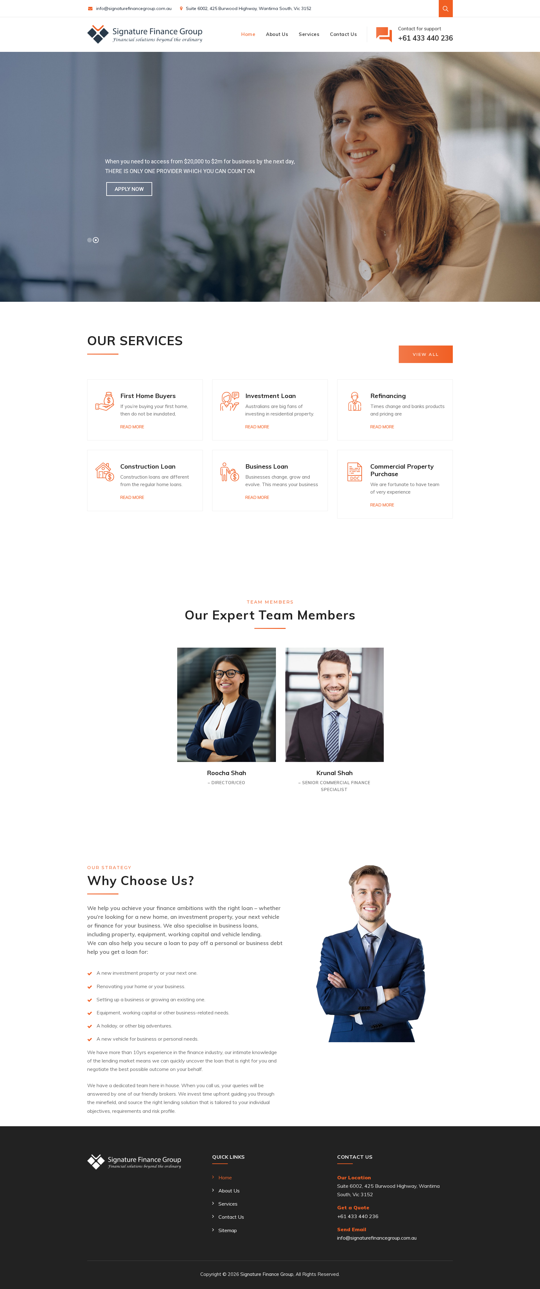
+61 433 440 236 (357, 1216)
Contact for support (425, 34)
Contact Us (343, 34)
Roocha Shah (226, 773)
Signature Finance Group (266, 1274)
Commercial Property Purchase (402, 470)
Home (248, 34)
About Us (277, 34)
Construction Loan (148, 466)
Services (309, 34)
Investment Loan (270, 396)
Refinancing (388, 396)
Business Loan (266, 466)
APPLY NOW (129, 189)
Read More (132, 426)
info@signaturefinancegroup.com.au (134, 8)
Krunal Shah (334, 773)
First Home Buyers (148, 396)
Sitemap (227, 1230)
